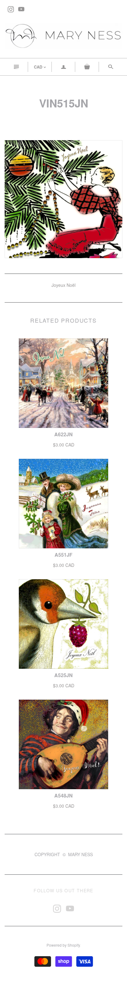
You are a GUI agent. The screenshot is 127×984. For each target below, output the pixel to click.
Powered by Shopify (63, 945)
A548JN (63, 795)
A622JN (63, 434)
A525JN (63, 675)
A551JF (63, 554)
